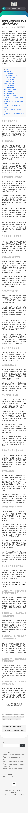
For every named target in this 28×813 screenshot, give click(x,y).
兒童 (5, 54)
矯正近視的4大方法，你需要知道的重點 (14, 584)
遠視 (17, 183)
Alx (23, 794)
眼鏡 (8, 378)
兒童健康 (16, 714)
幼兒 (6, 475)
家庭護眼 (22, 714)
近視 (13, 183)
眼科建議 (10, 716)
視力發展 (10, 719)
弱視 (24, 183)
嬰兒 (4, 146)
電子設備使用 (17, 719)
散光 (20, 183)
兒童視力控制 (20, 27)
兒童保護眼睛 (9, 714)
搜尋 (4, 742)
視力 (8, 54)
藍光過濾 (16, 716)
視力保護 (22, 716)
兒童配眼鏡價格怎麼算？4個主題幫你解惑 (13, 768)
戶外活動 (4, 716)
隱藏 (7, 69)
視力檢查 (4, 719)
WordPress (13, 794)
